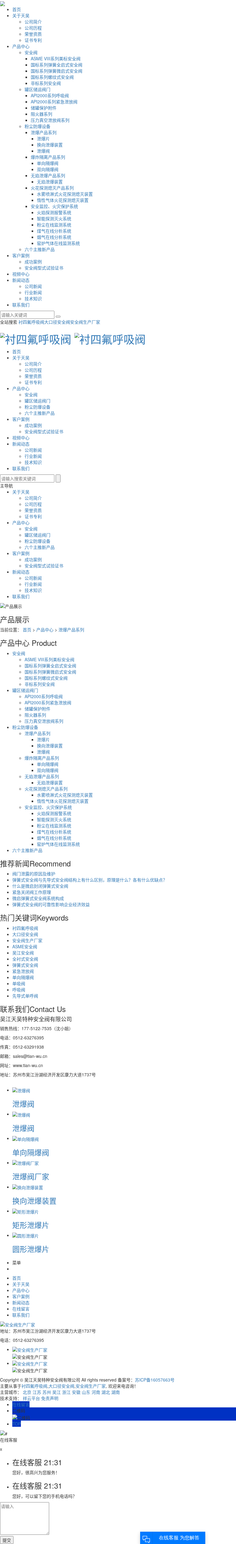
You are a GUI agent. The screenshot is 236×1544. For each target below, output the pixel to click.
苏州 (46, 1392)
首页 (16, 9)
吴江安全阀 (23, 953)
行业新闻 (33, 292)
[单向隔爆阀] (25, 1138)
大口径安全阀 (57, 322)
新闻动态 (21, 280)
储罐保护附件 (44, 108)
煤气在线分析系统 (54, 231)
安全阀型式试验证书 (44, 268)
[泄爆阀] (21, 1090)
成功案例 (33, 261)
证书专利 (33, 40)
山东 (86, 1392)
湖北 (105, 1392)
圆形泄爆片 (30, 1248)
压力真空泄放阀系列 (50, 120)
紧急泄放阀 (23, 971)
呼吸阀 (18, 989)
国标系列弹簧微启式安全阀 (56, 71)
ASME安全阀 (24, 946)
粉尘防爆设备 (37, 126)
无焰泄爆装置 (50, 181)
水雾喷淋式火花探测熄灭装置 (65, 194)
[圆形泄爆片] (25, 1235)
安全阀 (31, 52)
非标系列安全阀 (46, 83)
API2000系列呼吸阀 (50, 95)
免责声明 (49, 1398)
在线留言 (21, 1309)
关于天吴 (21, 15)
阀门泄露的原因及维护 (33, 873)
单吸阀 (18, 983)
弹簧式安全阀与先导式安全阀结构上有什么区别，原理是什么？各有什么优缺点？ (89, 880)
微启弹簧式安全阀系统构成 (38, 898)
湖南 (115, 1392)
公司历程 (33, 28)
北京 (27, 1392)
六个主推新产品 (40, 249)
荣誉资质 (33, 34)
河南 (96, 1392)
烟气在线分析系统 (54, 237)
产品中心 (21, 46)
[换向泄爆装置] (27, 1187)
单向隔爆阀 (47, 163)
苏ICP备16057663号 (155, 1380)
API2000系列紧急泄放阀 (54, 101)
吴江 (56, 1392)
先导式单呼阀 (25, 996)
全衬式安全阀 (25, 959)
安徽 (76, 1392)
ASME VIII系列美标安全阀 (56, 58)
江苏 (37, 1392)
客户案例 (21, 255)
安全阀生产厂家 (85, 322)
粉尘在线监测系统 (54, 225)
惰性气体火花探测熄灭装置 (62, 200)
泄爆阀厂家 (30, 1176)
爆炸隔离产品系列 (48, 157)
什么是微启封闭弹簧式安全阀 (40, 886)
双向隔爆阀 (47, 169)
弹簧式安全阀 (25, 965)
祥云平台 (31, 1398)
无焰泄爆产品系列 (48, 175)
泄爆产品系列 (44, 132)
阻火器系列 (41, 114)
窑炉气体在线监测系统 (58, 243)
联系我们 (21, 305)
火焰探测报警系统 (54, 212)
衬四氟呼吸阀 (31, 322)
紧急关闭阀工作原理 (31, 892)
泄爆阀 (43, 151)
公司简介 (33, 21)
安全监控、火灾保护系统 (54, 206)
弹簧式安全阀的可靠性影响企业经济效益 (51, 904)
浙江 (66, 1392)
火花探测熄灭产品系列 (52, 188)
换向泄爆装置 (50, 145)
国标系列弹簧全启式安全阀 (56, 65)
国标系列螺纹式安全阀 (52, 77)
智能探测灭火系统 (54, 218)
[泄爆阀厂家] (25, 1162)
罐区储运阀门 (37, 89)
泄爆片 (43, 138)
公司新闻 (33, 286)
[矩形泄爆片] (25, 1211)
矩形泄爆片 (30, 1224)
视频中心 (21, 274)
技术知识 (33, 298)
